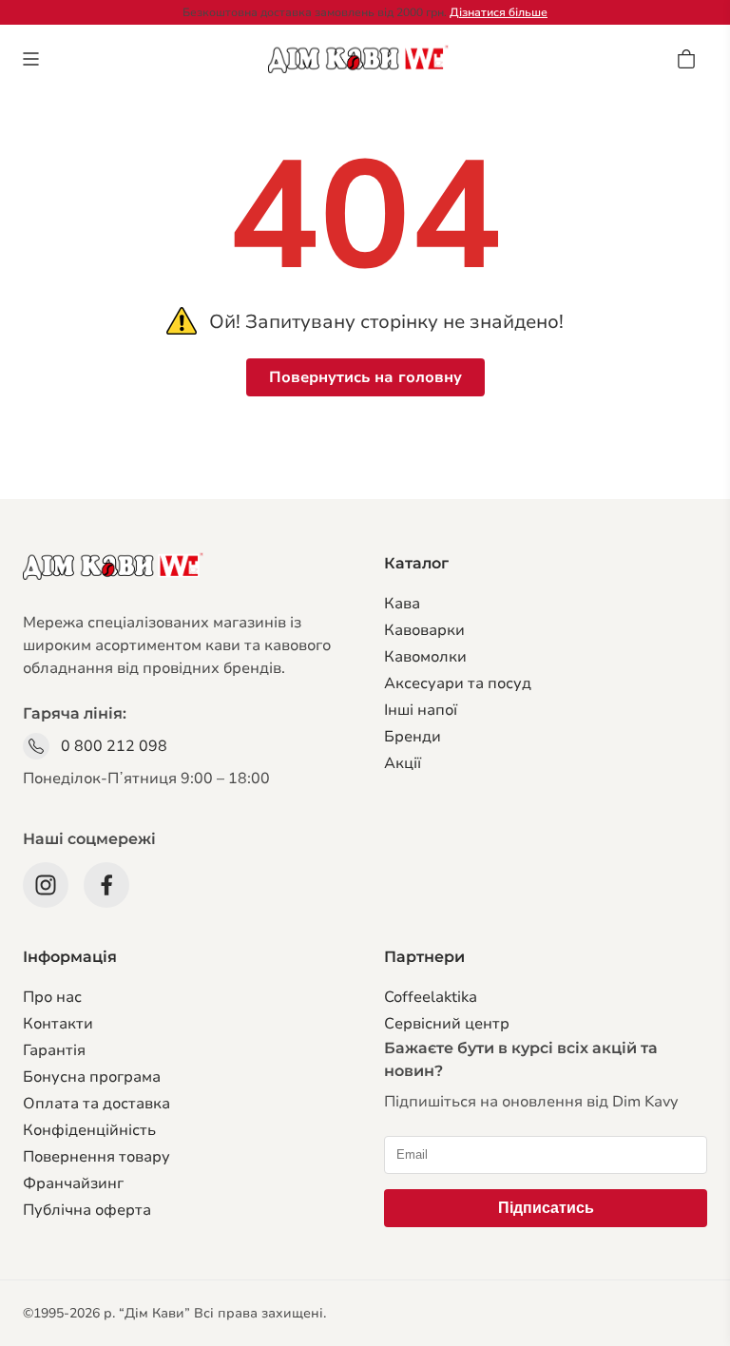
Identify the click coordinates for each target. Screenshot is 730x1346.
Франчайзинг (73, 1183)
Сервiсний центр (446, 1023)
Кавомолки (425, 656)
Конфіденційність (89, 1130)
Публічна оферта (87, 1210)
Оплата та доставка (96, 1103)
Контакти (58, 1023)
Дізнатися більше (499, 12)
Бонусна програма (92, 1077)
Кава (402, 603)
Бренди (412, 736)
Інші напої (420, 710)
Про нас (52, 997)
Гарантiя (54, 1050)
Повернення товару (96, 1156)
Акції (402, 763)
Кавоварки (424, 630)
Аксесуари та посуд (457, 683)
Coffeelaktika (430, 997)
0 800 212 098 (114, 746)
